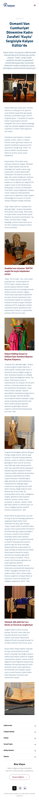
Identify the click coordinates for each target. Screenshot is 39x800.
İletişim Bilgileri (19, 777)
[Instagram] (20, 788)
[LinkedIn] (25, 788)
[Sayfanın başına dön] (14, 788)
